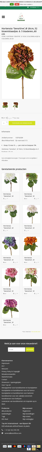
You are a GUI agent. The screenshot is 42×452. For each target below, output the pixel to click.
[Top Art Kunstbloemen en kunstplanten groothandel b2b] (24, 17)
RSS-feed (5, 419)
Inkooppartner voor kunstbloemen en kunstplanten (19, 388)
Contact (4, 379)
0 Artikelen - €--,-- (35, 7)
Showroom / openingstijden (11, 382)
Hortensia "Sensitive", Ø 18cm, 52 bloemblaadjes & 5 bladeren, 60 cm (10, 259)
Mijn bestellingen (28, 414)
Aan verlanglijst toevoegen (10, 158)
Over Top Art (6, 385)
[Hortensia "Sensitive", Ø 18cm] (10, 182)
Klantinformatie (7, 377)
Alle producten (7, 411)
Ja (11, 4)
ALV (3, 366)
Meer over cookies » (26, 4)
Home (3, 36)
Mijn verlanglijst (28, 419)
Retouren (5, 369)
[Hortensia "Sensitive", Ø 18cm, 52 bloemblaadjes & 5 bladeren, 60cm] (31, 214)
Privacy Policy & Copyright (11, 371)
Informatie (6, 132)
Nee (17, 4)
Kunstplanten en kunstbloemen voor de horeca (18, 390)
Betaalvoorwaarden (8, 374)
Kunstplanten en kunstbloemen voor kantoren (18, 393)
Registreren (27, 411)
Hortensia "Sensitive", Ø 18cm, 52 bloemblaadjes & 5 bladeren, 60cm (31, 227)
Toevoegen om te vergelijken (28, 158)
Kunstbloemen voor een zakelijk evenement (17, 396)
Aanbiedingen (6, 414)
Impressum (5, 363)
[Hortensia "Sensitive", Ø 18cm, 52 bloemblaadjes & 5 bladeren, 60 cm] (10, 246)
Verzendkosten (35, 331)
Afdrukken (5, 160)
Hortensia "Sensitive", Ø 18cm (8, 195)
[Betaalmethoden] (4, 446)
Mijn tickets (27, 416)
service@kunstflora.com (13, 433)
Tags (3, 416)
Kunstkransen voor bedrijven (12, 399)
